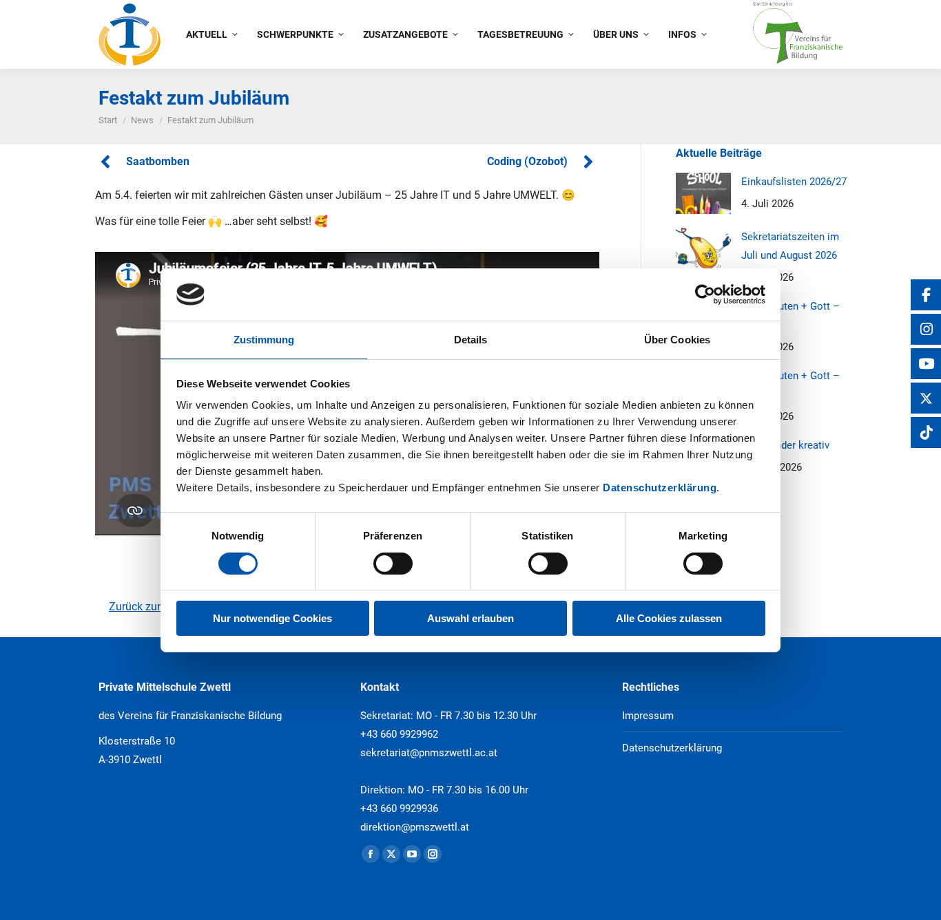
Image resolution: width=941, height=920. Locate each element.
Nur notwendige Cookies (272, 618)
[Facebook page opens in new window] (371, 854)
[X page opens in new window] (391, 854)
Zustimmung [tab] (264, 339)
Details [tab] (471, 339)
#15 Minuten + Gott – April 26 (790, 385)
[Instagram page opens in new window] (433, 854)
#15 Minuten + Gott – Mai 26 (790, 315)
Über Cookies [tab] (677, 339)
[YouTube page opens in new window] (412, 854)
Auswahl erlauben (470, 618)
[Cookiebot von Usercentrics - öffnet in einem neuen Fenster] (705, 294)
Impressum (648, 715)
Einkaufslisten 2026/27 (794, 181)
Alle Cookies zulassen (669, 618)
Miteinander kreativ (785, 445)
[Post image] (703, 193)
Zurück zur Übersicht (159, 606)
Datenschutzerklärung (659, 487)
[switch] (393, 564)
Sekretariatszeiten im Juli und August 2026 (790, 246)
